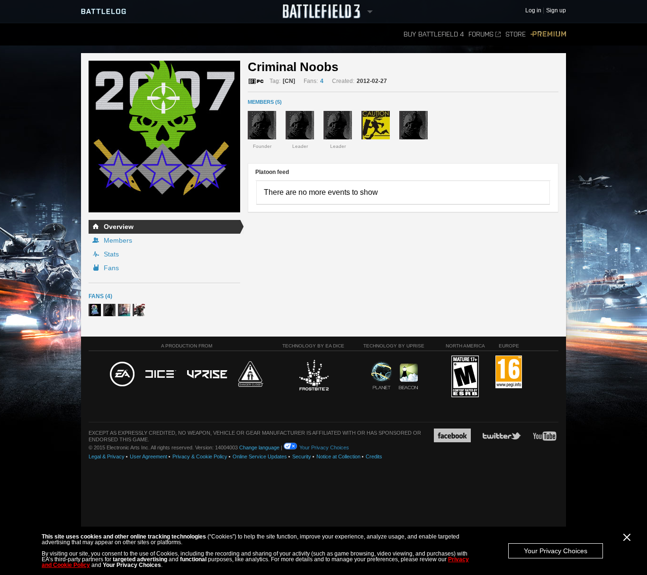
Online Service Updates (260, 456)
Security (301, 456)
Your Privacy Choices (555, 551)
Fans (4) (100, 296)
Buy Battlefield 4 (434, 34)
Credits (374, 456)
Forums (481, 34)
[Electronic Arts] (122, 374)
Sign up (556, 11)
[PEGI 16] (508, 372)
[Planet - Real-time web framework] (381, 375)
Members (118, 240)
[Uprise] (207, 374)
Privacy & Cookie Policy (199, 456)
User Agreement (148, 456)
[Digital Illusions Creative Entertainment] (160, 374)
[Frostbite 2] (313, 376)
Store (515, 34)
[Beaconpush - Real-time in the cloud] (408, 377)
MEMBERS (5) (265, 102)
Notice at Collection (338, 456)
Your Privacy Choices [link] (324, 447)
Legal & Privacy (107, 456)
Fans (111, 268)
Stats (111, 254)
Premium (548, 34)
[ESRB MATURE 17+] (465, 377)
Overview (119, 226)
